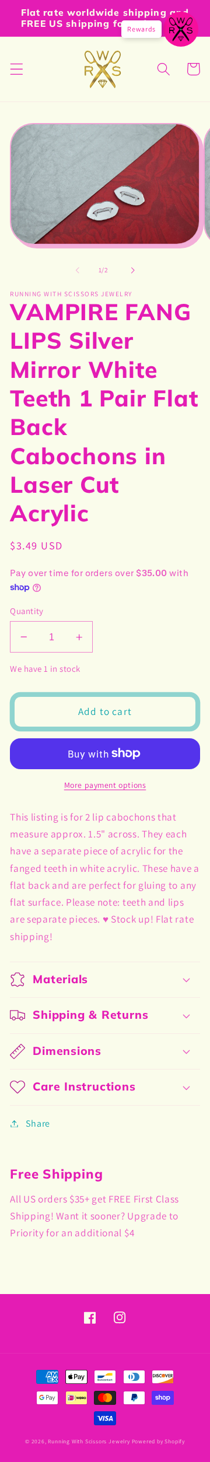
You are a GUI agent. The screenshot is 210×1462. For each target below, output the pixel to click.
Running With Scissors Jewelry (89, 1441)
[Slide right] (132, 270)
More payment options (105, 785)
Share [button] (38, 1123)
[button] (17, 69)
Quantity (27, 610)
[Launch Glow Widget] (180, 29)
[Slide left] (77, 270)
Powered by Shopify (159, 1441)
